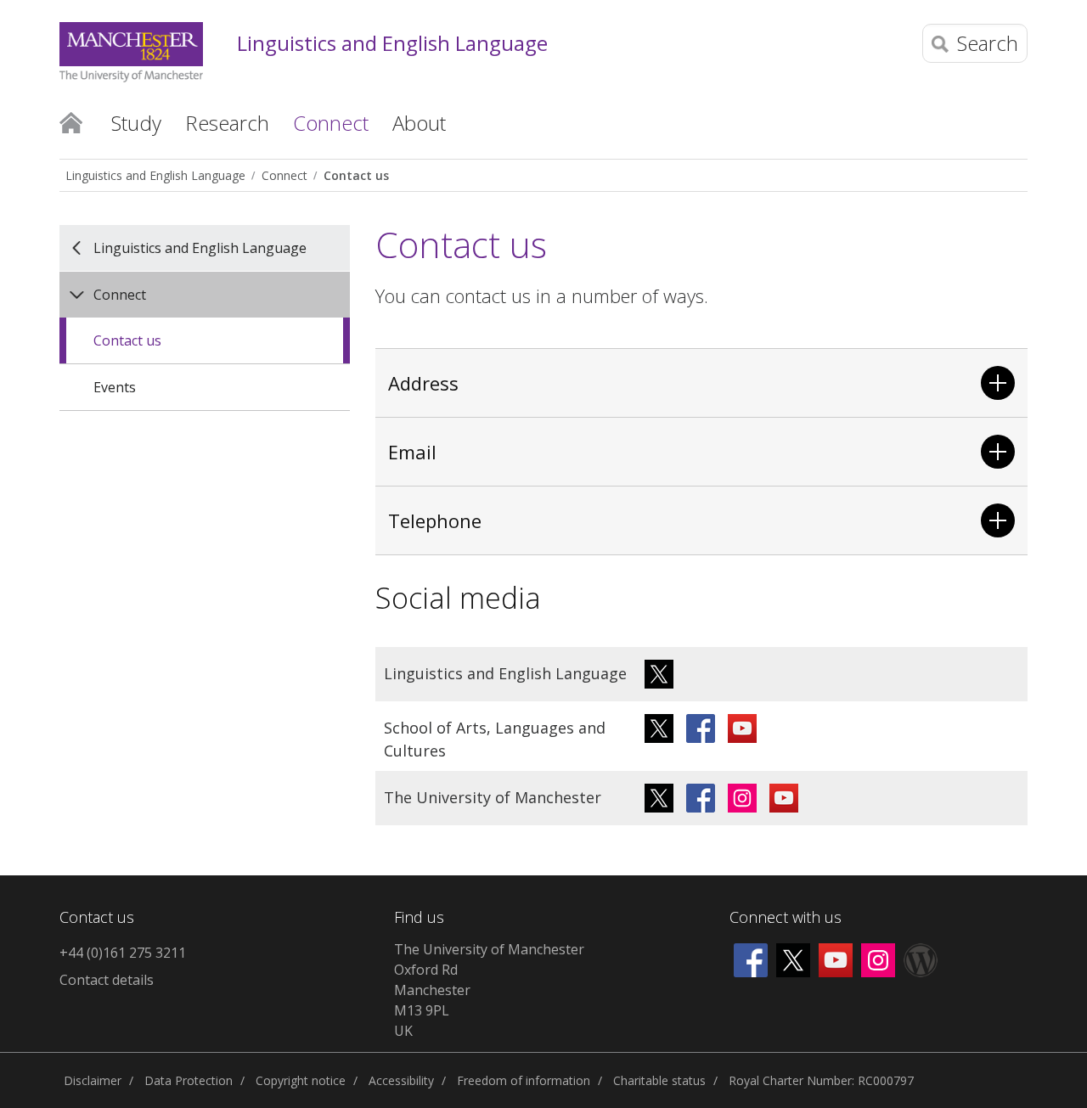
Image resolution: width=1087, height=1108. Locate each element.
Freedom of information (523, 1080)
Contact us (356, 175)
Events (114, 387)
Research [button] (227, 123)
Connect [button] (331, 123)
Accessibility (401, 1080)
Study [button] (136, 123)
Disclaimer (92, 1080)
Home (70, 121)
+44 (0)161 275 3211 (122, 952)
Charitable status (659, 1080)
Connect (284, 175)
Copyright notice (301, 1080)
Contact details (106, 979)
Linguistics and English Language (392, 43)
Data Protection (188, 1080)
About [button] (419, 123)
